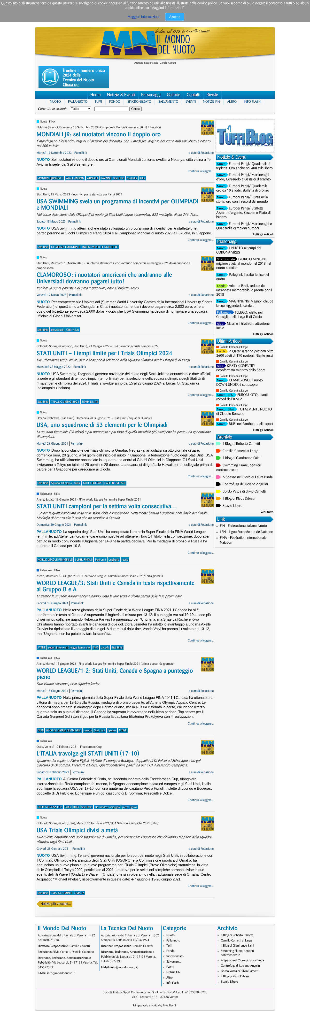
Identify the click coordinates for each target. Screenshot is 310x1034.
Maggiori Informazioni (143, 17)
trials (77, 483)
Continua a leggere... (201, 171)
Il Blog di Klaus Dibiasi (239, 498)
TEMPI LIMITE (90, 402)
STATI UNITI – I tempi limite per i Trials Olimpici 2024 (104, 353)
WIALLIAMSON (75, 178)
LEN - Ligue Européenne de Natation (246, 532)
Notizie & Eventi (121, 95)
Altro (232, 101)
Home (95, 95)
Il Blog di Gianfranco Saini (241, 458)
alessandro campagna (107, 807)
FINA (95, 647)
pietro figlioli (129, 807)
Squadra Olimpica (61, 483)
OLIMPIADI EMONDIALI (65, 247)
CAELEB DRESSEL (114, 483)
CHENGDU (72, 330)
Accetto (174, 17)
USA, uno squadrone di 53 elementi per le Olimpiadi (102, 425)
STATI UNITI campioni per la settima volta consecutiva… (107, 506)
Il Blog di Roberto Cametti (241, 444)
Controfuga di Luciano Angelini (245, 484)
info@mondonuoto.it (61, 973)
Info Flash (252, 101)
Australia (132, 178)
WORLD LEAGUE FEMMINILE (55, 559)
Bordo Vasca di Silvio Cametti (244, 491)
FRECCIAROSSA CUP (50, 807)
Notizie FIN (211, 101)
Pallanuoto (77, 101)
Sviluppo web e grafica (145, 1005)
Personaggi (151, 95)
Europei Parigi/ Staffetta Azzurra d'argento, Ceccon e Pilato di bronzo (243, 213)
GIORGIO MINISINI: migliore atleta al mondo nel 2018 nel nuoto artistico (243, 264)
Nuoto (55, 101)
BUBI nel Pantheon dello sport (251, 424)
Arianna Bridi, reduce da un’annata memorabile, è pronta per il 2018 (244, 290)
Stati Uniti (118, 178)
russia (125, 559)
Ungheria (113, 559)
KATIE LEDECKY (92, 483)
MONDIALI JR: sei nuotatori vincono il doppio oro (99, 134)
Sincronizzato (139, 101)
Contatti (193, 95)
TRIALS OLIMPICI (61, 893)
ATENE (42, 647)
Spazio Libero (232, 506)
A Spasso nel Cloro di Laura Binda (248, 477)
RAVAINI (106, 178)
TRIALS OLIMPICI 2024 (65, 402)
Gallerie (173, 95)
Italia (142, 178)
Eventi (191, 101)
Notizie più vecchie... (55, 904)
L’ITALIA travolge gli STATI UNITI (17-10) (88, 753)
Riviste (212, 95)
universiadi (57, 330)
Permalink (80, 152)
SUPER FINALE (83, 559)
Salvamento (168, 101)
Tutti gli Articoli (263, 234)
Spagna (112, 730)
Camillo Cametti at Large (234, 347)
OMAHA (79, 893)
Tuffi (98, 101)
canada (105, 647)
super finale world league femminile (69, 647)
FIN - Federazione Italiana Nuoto (243, 526)
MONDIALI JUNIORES (50, 178)
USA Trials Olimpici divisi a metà (77, 830)
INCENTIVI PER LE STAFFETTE (100, 247)
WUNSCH (92, 178)
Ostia (68, 807)
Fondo (114, 101)
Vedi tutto (267, 512)
